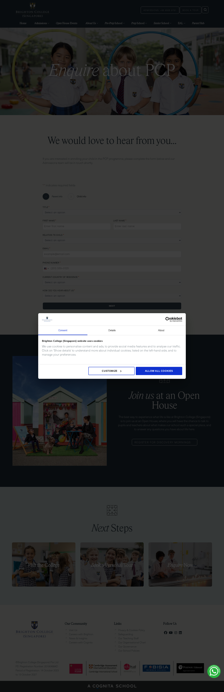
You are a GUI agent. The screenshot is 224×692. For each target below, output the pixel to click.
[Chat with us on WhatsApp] (214, 671)
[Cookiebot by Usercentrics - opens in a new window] (167, 319)
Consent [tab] (62, 330)
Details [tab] (112, 330)
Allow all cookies (159, 370)
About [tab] (161, 330)
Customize (109, 370)
